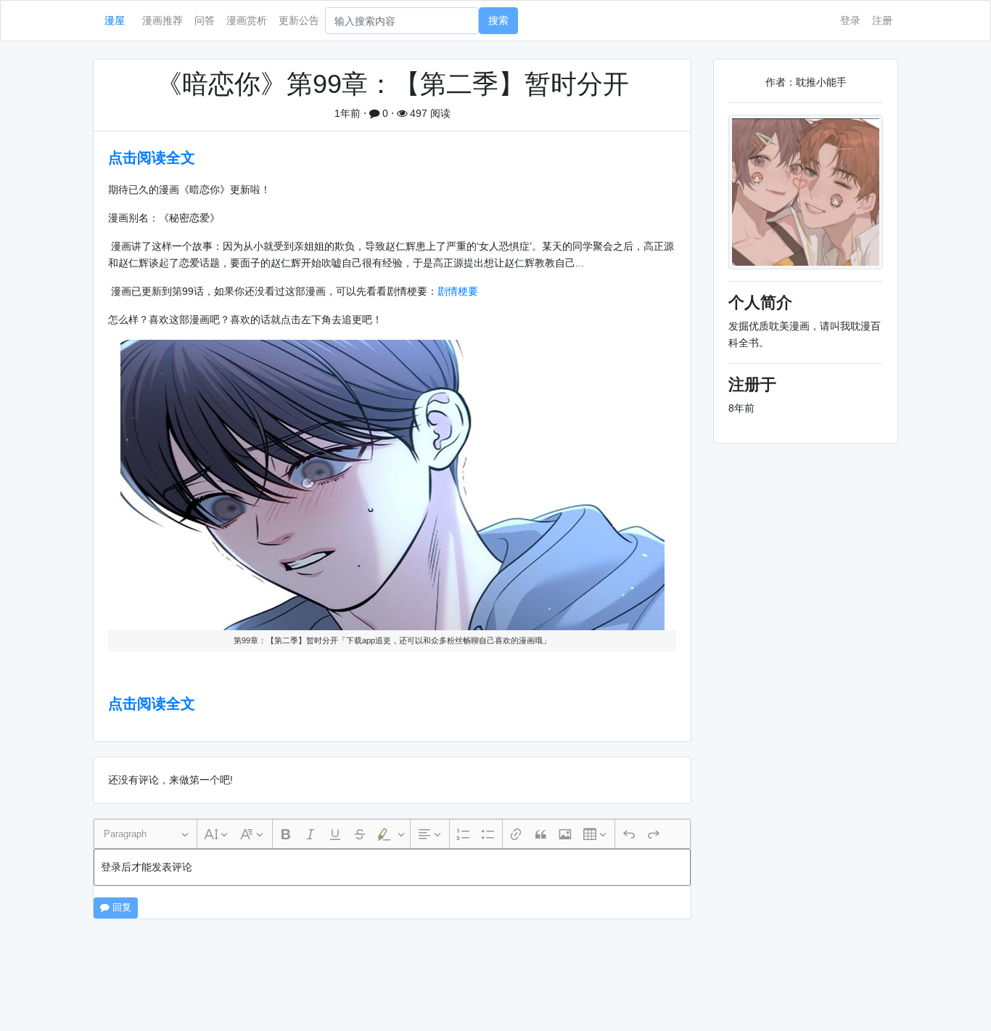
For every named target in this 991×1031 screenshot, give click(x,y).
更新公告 (299, 20)
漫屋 (114, 20)
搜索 (498, 20)
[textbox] (392, 867)
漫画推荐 (162, 20)
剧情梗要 (457, 291)
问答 (204, 20)
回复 (120, 907)
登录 (850, 20)
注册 (882, 20)
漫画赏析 (246, 20)
